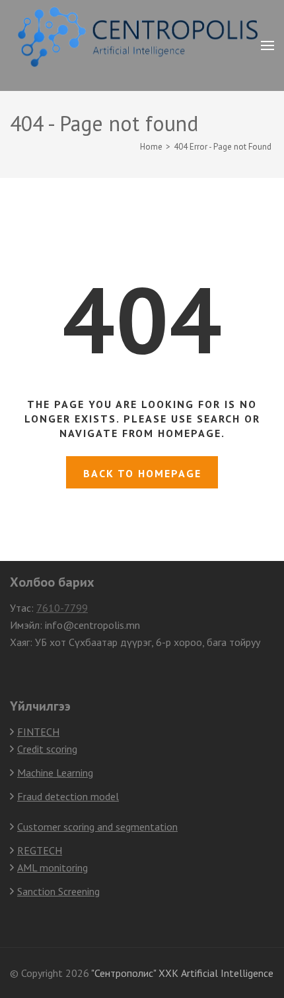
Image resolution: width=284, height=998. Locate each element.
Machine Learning (55, 772)
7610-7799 (62, 607)
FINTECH (38, 731)
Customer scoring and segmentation (97, 826)
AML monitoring (52, 867)
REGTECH (39, 850)
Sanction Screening (58, 891)
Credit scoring (47, 748)
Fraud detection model (68, 796)
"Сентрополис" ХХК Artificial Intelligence (182, 973)
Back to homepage (142, 473)
